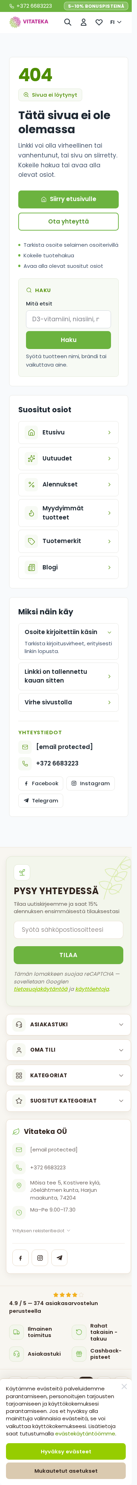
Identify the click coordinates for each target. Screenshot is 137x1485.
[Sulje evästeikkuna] (124, 1386)
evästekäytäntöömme (85, 1433)
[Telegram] (59, 1299)
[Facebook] (20, 1299)
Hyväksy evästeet (66, 1451)
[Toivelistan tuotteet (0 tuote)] (99, 22)
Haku (69, 340)
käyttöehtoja (92, 1029)
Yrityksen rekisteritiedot (38, 1271)
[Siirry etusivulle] (28, 22)
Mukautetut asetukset (66, 1470)
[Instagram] (40, 1299)
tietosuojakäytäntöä (40, 1029)
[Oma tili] (83, 22)
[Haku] (68, 22)
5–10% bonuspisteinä (96, 6)
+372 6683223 (57, 780)
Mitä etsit (39, 303)
